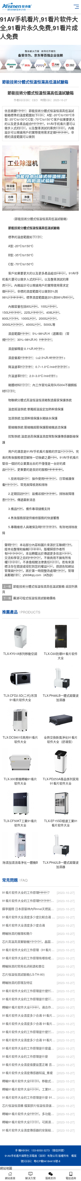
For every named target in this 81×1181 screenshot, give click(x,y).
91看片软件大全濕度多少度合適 (23, 925)
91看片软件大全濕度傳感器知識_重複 (27, 1073)
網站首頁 (10, 1178)
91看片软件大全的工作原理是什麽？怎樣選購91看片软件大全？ (29, 991)
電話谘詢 (71, 1178)
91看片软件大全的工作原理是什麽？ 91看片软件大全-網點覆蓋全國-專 (29, 1032)
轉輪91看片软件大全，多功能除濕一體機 (29, 1114)
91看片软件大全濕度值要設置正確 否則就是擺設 (29, 1064)
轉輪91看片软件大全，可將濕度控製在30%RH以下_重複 (29, 1122)
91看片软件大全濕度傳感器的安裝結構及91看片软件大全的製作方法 (29, 1130)
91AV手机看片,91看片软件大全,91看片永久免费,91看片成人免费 (39, 28)
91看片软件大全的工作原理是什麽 (25, 1056)
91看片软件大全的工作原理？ (26, 892)
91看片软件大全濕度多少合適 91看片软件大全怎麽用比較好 (29, 1023)
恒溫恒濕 (38, 400)
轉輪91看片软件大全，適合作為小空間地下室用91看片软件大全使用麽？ (29, 1007)
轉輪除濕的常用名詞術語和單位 (23, 966)
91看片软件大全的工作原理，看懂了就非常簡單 (29, 900)
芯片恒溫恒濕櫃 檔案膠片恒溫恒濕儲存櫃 (29, 1105)
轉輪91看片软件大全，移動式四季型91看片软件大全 (29, 1081)
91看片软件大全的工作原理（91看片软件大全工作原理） (29, 950)
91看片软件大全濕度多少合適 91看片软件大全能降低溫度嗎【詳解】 (29, 1015)
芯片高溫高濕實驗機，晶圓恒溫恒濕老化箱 (29, 941)
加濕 (11, 418)
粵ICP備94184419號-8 (47, 1161)
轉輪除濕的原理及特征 (17, 982)
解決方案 (30, 1178)
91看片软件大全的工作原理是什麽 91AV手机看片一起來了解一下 (29, 1097)
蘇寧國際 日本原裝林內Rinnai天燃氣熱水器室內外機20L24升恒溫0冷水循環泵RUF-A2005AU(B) (29, 909)
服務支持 (50, 1178)
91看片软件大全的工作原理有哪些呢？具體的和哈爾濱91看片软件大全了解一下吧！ (29, 958)
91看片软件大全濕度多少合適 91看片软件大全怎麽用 (29, 1040)
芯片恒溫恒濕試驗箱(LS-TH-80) (23, 974)
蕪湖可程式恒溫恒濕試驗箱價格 (34, 598)
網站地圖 (6, 1168)
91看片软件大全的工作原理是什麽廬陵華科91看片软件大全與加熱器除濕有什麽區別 (29, 1048)
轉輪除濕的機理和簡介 (17, 933)
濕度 (29, 291)
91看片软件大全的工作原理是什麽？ (29, 999)
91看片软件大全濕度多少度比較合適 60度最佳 (29, 917)
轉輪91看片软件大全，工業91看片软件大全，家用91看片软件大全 (29, 1089)
